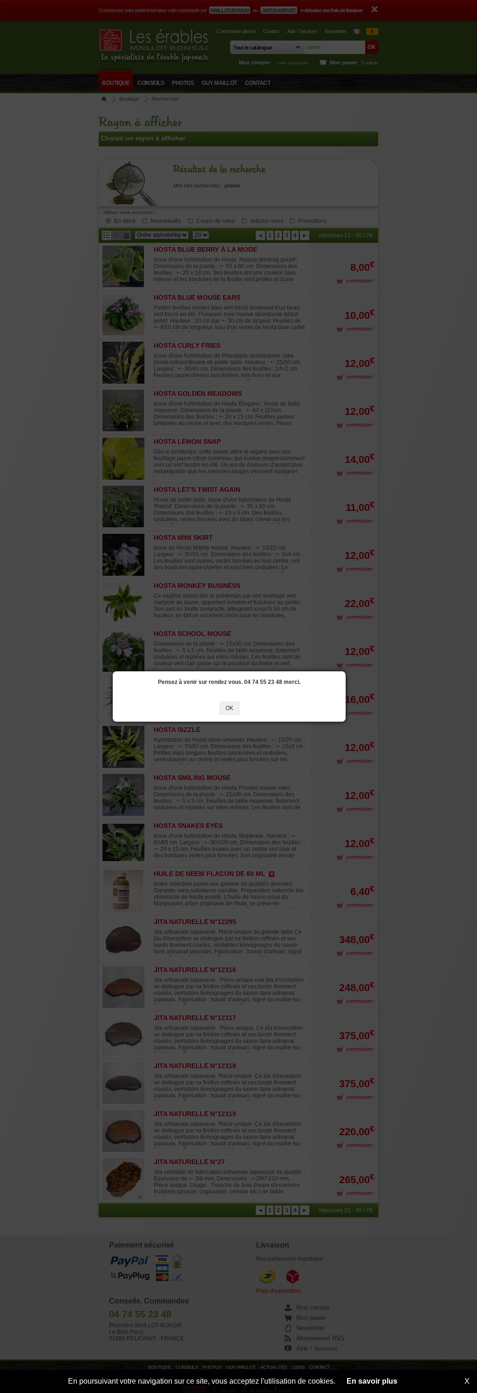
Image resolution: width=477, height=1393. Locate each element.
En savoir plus (372, 1381)
